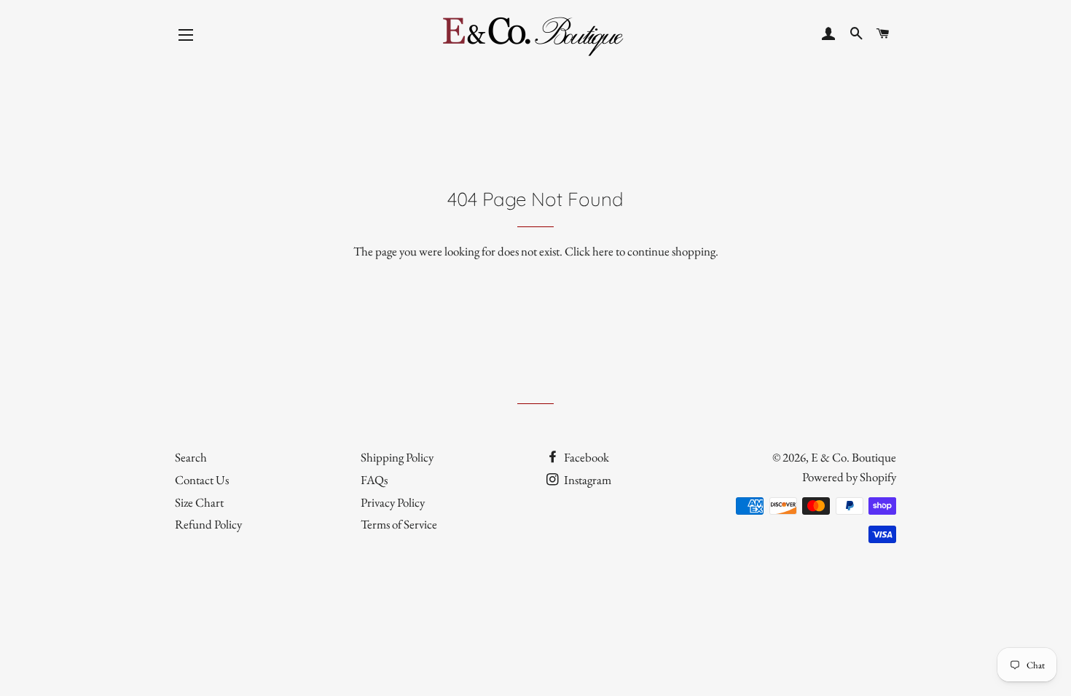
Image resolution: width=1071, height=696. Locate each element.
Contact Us (202, 480)
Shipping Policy (397, 457)
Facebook (585, 457)
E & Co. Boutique (853, 457)
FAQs (374, 480)
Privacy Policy (393, 502)
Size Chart (199, 502)
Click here (589, 251)
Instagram (586, 480)
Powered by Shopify (849, 477)
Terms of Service (399, 524)
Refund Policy (208, 524)
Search (191, 457)
